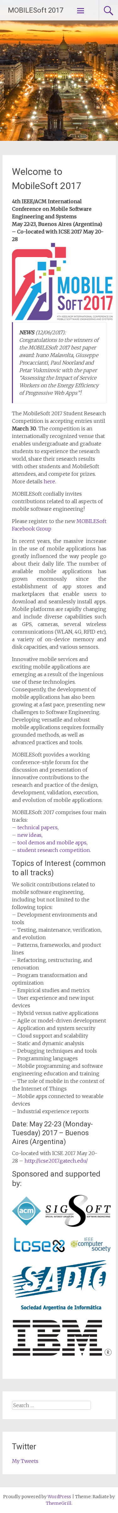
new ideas (29, 835)
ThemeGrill (58, 1503)
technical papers (37, 827)
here (49, 481)
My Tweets (25, 1461)
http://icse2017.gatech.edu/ (56, 1161)
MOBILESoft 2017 (35, 10)
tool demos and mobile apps (52, 842)
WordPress (59, 1496)
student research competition (53, 850)
